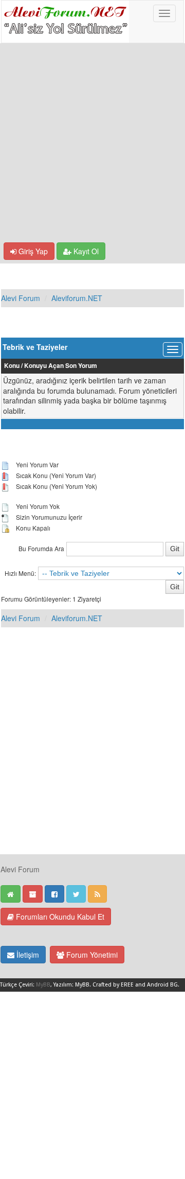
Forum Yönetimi (91, 954)
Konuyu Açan (44, 365)
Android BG (162, 984)
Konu (12, 365)
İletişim (26, 954)
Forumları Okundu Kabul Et (59, 916)
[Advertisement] (92, 144)
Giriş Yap (32, 251)
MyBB (43, 984)
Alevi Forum (20, 298)
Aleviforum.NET (76, 298)
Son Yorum (81, 365)
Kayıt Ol (85, 251)
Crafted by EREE (113, 984)
